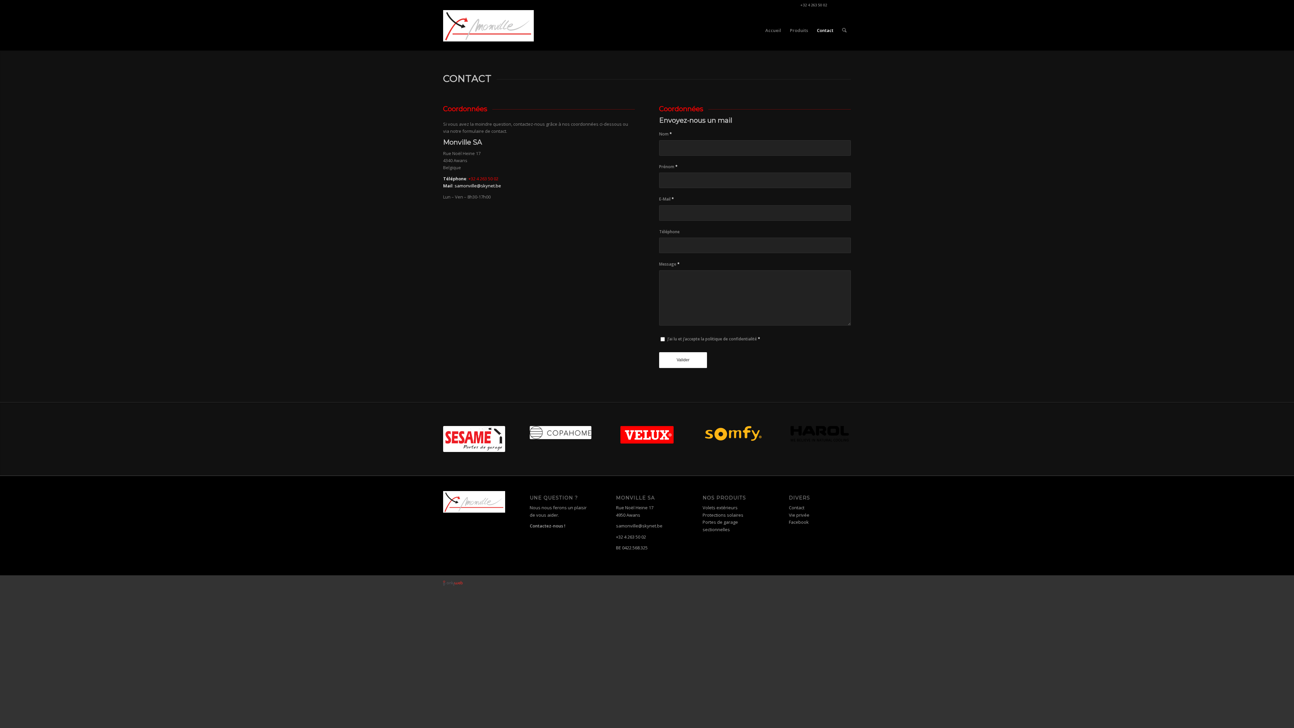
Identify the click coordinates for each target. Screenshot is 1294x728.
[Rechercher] (844, 30)
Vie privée (799, 515)
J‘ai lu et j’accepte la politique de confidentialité (714, 339)
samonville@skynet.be (478, 186)
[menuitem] (773, 30)
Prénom (668, 167)
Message (669, 264)
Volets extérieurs (720, 508)
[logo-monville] (488, 30)
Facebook (799, 522)
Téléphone (669, 232)
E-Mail (666, 199)
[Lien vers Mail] (846, 5)
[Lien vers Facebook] (835, 5)
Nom (665, 134)
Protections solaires (723, 515)
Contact (796, 508)
